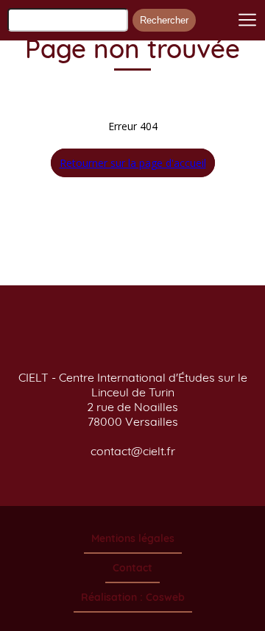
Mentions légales (132, 538)
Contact (132, 567)
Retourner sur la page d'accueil (133, 163)
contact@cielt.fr (133, 450)
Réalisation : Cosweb (133, 597)
